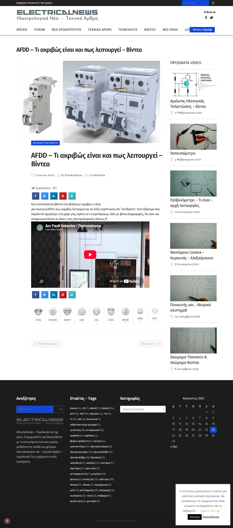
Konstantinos (73, 175)
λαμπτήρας (77, 468)
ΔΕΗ (74, 413)
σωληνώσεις (78, 495)
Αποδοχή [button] (195, 517)
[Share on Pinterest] (63, 198)
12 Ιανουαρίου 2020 (187, 212)
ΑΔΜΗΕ (95, 408)
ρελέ (74, 490)
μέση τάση (93, 468)
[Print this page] (72, 198)
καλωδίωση (77, 463)
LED (85, 408)
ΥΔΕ (81, 419)
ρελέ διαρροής (89, 490)
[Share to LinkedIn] (54, 198)
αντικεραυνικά (95, 430)
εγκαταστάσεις (79, 446)
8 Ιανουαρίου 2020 (186, 264)
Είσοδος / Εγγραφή (202, 29)
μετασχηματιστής (80, 473)
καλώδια (92, 463)
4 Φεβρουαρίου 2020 (187, 160)
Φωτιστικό (93, 419)
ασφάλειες (90, 435)
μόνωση (75, 479)
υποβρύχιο (104, 495)
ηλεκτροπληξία (102, 452)
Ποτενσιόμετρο (182, 153)
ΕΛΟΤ (84, 413)
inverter (75, 408)
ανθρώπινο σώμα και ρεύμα (85, 424)
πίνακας (76, 484)
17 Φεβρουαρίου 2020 (188, 113)
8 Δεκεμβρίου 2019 (186, 369)
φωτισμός (93, 501)
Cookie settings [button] (210, 511)
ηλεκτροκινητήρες (81, 452)
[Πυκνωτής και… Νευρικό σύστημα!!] (193, 288)
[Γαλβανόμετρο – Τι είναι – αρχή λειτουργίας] (193, 183)
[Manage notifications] (7, 521)
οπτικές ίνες (90, 479)
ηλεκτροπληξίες (80, 457)
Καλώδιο (96, 413)
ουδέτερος (106, 479)
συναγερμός (106, 490)
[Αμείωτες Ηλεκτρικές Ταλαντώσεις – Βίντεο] (193, 84)
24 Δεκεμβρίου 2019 (187, 317)
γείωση (99, 441)
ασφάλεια (76, 435)
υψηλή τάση (78, 501)
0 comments (97, 175)
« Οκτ (173, 446)
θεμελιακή (98, 457)
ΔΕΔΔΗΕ (108, 408)
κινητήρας (106, 463)
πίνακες (88, 484)
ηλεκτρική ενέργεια (101, 446)
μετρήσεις (99, 473)
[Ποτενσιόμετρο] (193, 136)
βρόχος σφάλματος (81, 441)
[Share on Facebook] (35, 198)
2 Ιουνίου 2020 (44, 175)
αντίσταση (77, 430)
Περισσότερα (211, 517)
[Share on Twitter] (44, 198)
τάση (91, 495)
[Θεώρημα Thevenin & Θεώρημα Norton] (193, 340)
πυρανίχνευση (102, 484)
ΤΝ (107, 413)
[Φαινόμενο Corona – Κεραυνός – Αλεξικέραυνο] (193, 235)
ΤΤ (73, 419)
